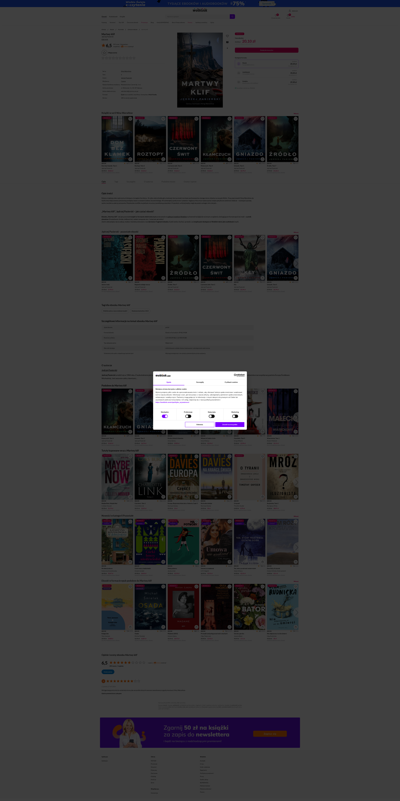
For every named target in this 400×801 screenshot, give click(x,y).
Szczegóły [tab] (200, 382)
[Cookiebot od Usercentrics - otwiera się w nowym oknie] (235, 375)
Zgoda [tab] (168, 382)
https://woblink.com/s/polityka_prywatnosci (172, 402)
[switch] (188, 416)
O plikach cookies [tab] (231, 382)
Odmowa (199, 424)
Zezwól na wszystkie (229, 424)
